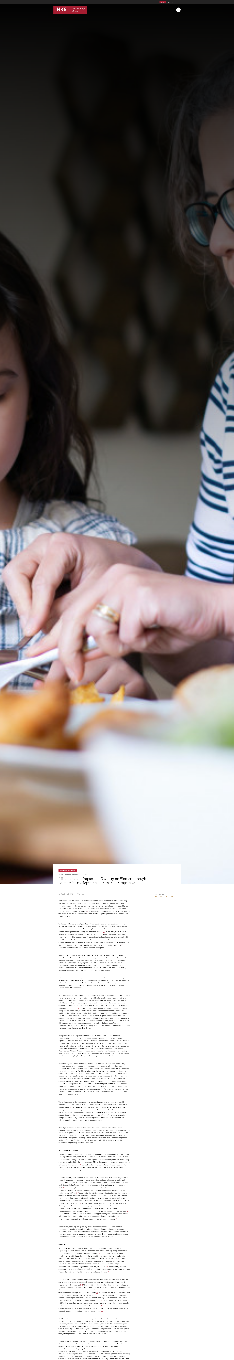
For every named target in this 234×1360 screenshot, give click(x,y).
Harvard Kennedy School (62, 2)
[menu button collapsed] (178, 10)
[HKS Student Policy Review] (70, 10)
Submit (163, 2)
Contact (171, 2)
